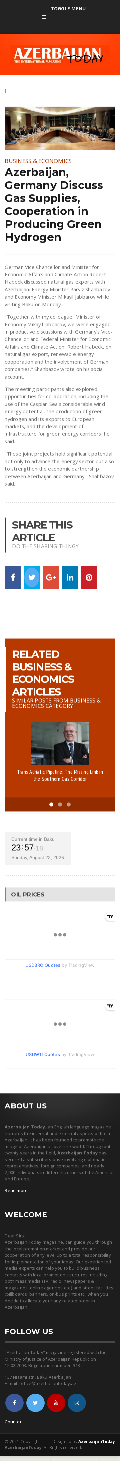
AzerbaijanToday (96, 1441)
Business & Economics (38, 161)
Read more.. (17, 1190)
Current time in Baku (33, 839)
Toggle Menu (68, 8)
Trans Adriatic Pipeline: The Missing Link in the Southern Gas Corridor (60, 775)
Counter (13, 1422)
